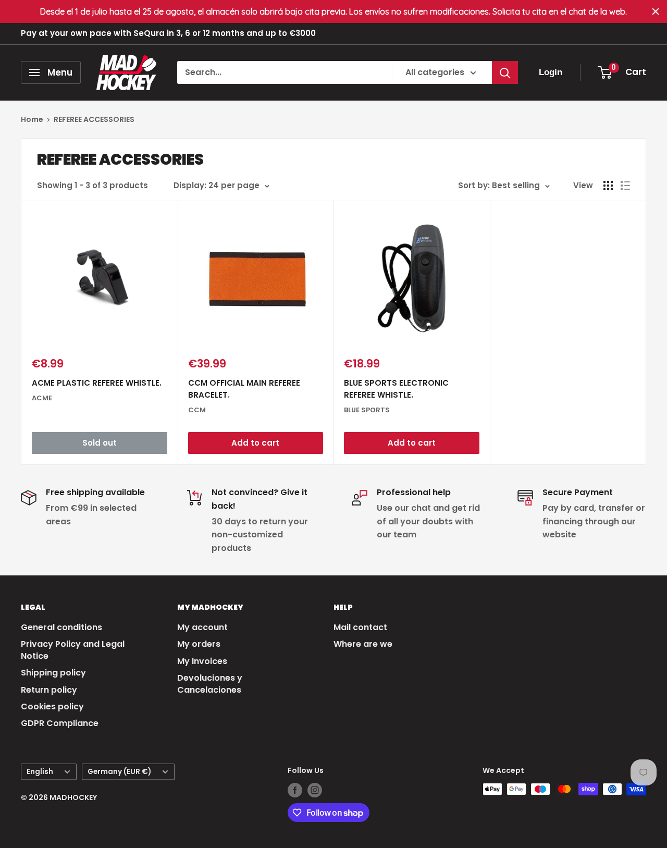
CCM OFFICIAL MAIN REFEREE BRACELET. (244, 388)
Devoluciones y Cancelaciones (209, 683)
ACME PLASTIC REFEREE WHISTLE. (97, 382)
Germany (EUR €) (119, 772)
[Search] (505, 72)
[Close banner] (655, 11)
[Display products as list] (625, 185)
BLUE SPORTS (367, 410)
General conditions (61, 627)
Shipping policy (53, 673)
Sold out (99, 442)
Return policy (49, 690)
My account (202, 627)
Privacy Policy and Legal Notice (73, 649)
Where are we (363, 644)
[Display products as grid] (608, 185)
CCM (197, 410)
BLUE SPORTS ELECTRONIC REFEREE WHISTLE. (396, 388)
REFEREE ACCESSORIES (94, 119)
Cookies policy (52, 706)
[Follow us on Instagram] (314, 790)
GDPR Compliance (59, 723)
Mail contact (360, 627)
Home (32, 119)
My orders (198, 644)
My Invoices (202, 661)
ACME (42, 398)
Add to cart (255, 442)
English (40, 772)
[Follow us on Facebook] (295, 790)
